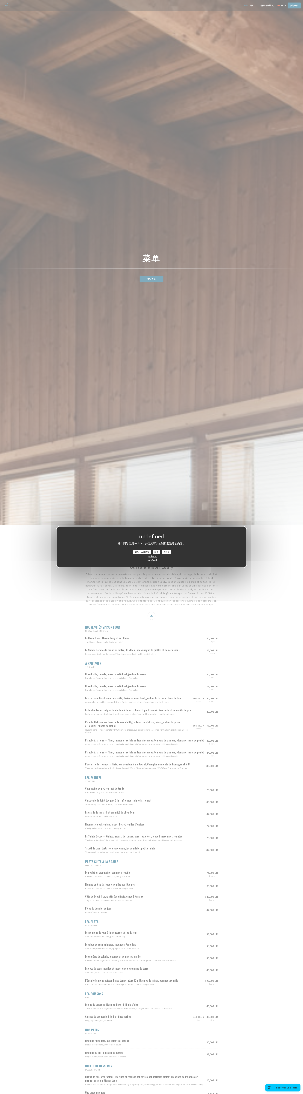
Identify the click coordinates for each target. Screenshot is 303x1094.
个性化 (166, 552)
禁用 (156, 552)
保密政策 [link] (153, 556)
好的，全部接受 (142, 552)
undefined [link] (152, 560)
